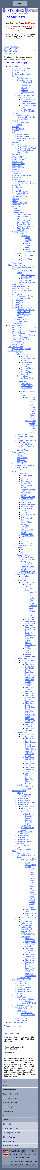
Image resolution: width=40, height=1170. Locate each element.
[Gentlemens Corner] (20, 13)
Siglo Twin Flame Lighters (29, 781)
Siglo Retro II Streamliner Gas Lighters (30, 956)
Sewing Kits (16, 185)
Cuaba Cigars (26, 479)
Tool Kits (15, 199)
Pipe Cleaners (22, 458)
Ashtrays (20, 793)
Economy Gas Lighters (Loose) (27, 922)
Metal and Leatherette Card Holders (27, 92)
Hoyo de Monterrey (28, 491)
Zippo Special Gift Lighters (30, 914)
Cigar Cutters (22, 658)
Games (15, 132)
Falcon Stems (30, 421)
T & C (5, 1115)
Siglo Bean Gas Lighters (30, 940)
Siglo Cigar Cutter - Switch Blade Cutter (30, 706)
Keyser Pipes (22, 434)
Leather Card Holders (26, 87)
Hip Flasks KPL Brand (25, 146)
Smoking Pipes (18, 353)
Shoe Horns (16, 189)
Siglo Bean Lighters (29, 739)
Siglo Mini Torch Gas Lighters (29, 950)
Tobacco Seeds (22, 982)
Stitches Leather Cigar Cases (30, 645)
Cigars (14, 471)
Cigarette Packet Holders (26, 802)
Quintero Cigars (27, 516)
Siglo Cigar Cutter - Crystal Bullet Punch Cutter (30, 675)
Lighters (15, 851)
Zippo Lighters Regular (30, 866)
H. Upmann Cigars (28, 489)
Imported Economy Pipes (26, 440)
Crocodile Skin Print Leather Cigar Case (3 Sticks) (33, 611)
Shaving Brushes (18, 300)
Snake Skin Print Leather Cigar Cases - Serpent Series (30, 637)
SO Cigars (25, 541)
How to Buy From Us (10, 1102)
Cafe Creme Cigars (29, 564)
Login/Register (8, 1111)
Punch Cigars (26, 512)
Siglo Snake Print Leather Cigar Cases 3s (30, 628)
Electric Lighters (23, 853)
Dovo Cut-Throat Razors (26, 282)
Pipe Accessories (18, 452)
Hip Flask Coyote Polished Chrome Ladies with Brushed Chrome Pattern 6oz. (12, 51)
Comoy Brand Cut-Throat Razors (28, 276)
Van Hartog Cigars (28, 571)
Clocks (15, 113)
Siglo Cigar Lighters (28, 736)
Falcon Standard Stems (32, 430)
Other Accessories (19, 791)
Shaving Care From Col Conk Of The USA (26, 311)
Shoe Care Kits (18, 343)
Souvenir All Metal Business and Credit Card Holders (28, 101)
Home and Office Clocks (26, 117)
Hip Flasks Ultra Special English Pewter (26, 151)
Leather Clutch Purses (20, 158)
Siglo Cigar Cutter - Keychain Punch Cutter (30, 690)
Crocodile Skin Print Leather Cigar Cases (30, 587)
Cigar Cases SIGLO (28, 582)
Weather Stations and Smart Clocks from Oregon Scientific (25, 222)
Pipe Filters (21, 460)
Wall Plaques (17, 210)
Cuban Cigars (22, 473)
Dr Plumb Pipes (23, 376)
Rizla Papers (26, 826)
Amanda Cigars (27, 557)
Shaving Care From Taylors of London (24, 320)
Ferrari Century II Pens (28, 240)
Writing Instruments (19, 232)
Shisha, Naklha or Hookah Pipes (23, 1010)
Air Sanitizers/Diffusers (21, 68)
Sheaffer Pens (22, 253)
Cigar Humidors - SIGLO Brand (27, 788)
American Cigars (23, 575)
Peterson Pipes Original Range (27, 373)
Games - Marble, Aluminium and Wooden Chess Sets (26, 138)
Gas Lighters (21, 919)
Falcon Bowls (30, 397)
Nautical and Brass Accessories (19, 172)
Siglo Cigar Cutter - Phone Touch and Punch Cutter (30, 698)
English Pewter (18, 129)
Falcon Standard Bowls (32, 409)
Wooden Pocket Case (30, 655)
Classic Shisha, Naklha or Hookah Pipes (28, 1015)
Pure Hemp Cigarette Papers (29, 816)
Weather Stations (18, 212)
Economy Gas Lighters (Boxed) (27, 932)
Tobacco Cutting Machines (23, 984)
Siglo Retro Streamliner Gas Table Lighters (29, 963)
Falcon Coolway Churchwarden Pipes (27, 388)
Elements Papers (27, 806)
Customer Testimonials (10, 1094)
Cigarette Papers (23, 804)
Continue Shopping (13, 1026)
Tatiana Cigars (26, 543)
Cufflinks (15, 127)
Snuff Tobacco (17, 995)
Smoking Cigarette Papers (28, 822)
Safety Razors (17, 294)
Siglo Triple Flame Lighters (29, 775)
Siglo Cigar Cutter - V (29, 725)
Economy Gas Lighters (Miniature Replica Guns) (28, 927)
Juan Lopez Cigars (28, 497)
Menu (20, 3)
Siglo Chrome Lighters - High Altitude (30, 744)
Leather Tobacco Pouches (23, 846)
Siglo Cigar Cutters (28, 662)
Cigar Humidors (23, 785)
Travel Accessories (19, 203)
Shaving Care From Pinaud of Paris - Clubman (24, 315)
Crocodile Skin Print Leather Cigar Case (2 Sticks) (33, 598)
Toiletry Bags (17, 323)
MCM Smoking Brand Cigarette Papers (27, 810)
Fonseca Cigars (27, 483)
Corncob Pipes (22, 450)
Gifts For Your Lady (15, 347)
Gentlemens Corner (30, 1151)
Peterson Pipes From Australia (27, 369)
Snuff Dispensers (23, 1005)
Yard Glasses (17, 263)
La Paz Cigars (26, 502)
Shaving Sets (17, 306)
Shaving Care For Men (16, 265)
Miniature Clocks (23, 119)
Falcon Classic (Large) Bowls (32, 416)
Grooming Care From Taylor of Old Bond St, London (23, 336)
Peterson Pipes (22, 354)
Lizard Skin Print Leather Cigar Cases (30, 621)
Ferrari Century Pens (30, 250)
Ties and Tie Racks (19, 197)
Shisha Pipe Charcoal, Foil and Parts (25, 1019)
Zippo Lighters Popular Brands (32, 899)
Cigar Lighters (22, 732)
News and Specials (9, 1089)
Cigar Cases (21, 580)
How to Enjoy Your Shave (11, 1107)
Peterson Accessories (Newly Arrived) (28, 358)
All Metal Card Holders (26, 83)
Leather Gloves (18, 160)
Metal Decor (17, 166)
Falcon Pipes (22, 382)
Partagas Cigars (27, 506)
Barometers (16, 72)
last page (28, 1060)
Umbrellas (16, 206)
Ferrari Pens (25, 236)
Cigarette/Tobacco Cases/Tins (23, 836)
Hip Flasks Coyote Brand (26, 148)
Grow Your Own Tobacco (21, 980)
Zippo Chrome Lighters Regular (32, 879)
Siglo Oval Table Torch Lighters (29, 754)
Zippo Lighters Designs (32, 892)
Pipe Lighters (22, 462)
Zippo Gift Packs (29, 862)
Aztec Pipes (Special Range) (27, 443)
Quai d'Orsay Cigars (28, 514)
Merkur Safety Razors (25, 298)
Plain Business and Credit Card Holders (24, 79)
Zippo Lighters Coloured (32, 886)
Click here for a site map (23, 1158)
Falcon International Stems (34, 425)
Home (7, 47)
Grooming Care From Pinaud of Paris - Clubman (24, 332)
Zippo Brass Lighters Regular (32, 871)
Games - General (23, 134)
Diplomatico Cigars (28, 481)
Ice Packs (16, 154)
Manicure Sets (17, 162)
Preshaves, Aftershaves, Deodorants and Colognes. (22, 287)
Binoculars (21, 195)
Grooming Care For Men (17, 325)
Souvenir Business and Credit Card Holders (25, 96)
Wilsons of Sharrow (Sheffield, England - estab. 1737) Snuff (28, 1001)
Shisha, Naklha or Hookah (22, 1007)
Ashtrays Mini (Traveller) (26, 796)
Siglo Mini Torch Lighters (30, 749)
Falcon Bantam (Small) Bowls (32, 402)
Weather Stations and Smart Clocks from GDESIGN (25, 228)
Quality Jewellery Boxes (21, 349)
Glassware (16, 142)
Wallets (15, 208)
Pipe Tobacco (17, 464)
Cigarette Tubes (23, 839)
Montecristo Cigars (28, 504)
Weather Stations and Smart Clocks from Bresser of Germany (25, 216)
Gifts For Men (13, 66)
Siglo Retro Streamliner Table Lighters (30, 769)
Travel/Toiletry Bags (19, 205)
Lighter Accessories (24, 978)
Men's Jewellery (18, 164)
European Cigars (23, 555)
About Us (6, 1085)
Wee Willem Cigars (28, 573)
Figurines (16, 131)
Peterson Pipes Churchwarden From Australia (27, 364)
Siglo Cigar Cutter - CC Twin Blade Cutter (29, 667)
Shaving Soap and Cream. (22, 308)
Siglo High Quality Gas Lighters (28, 936)
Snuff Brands (21, 997)
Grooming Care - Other (21, 339)
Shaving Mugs (17, 304)
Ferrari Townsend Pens (29, 245)
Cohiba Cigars (26, 477)
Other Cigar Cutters (28, 660)
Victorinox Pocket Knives (26, 183)
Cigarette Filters (23, 798)
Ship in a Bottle (18, 187)
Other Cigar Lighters (28, 734)
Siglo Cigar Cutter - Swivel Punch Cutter (30, 714)
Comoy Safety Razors (25, 296)
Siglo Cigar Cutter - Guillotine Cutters (29, 683)
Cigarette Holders (23, 800)
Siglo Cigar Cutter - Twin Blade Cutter (30, 721)
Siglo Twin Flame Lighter (30, 975)
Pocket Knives (17, 179)
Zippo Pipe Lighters (32, 906)
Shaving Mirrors (18, 302)
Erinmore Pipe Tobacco (25, 465)
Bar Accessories (18, 70)
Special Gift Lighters (20, 191)
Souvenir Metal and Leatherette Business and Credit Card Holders (28, 108)
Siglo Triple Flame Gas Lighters (29, 970)
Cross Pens (21, 234)
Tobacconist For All (15, 351)
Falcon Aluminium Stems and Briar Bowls (28, 393)
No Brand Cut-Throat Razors (26, 279)
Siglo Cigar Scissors (29, 729)
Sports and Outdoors (20, 193)
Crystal (15, 121)
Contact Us (7, 1120)
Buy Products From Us (10, 1098)
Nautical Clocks (23, 115)
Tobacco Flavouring (24, 849)
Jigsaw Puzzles (18, 156)
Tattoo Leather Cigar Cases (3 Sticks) (30, 650)
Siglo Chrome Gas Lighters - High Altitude (30, 944)
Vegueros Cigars (27, 536)
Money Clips (17, 169)
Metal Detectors (18, 168)
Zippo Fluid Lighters (28, 859)
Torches (15, 201)
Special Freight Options (17, 1022)
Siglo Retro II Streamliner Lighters (30, 759)
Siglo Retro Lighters (29, 764)
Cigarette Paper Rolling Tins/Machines (25, 833)
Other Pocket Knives (24, 181)
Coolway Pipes (26, 384)
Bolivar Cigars (26, 475)
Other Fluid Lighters (28, 917)
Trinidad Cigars (27, 534)
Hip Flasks (16, 144)
